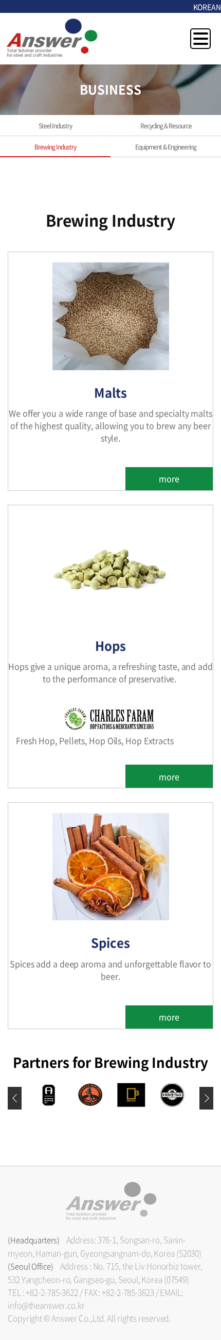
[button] (206, 1098)
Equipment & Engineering (165, 147)
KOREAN (207, 7)
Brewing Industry (55, 147)
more (169, 478)
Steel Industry (55, 125)
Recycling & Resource (166, 125)
